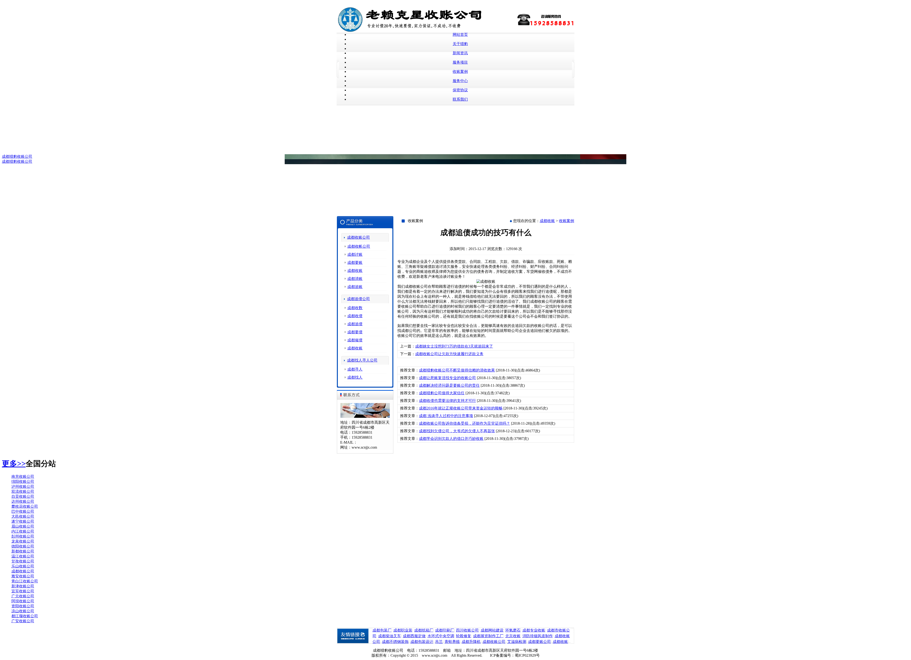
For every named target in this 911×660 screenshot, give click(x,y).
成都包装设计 (421, 642)
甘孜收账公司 (22, 561)
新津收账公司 (22, 586)
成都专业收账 (533, 630)
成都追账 (355, 287)
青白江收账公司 (24, 581)
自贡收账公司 (22, 496)
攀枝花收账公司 (24, 506)
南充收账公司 (22, 476)
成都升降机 (471, 642)
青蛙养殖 (452, 642)
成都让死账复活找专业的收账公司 (447, 378)
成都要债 (355, 332)
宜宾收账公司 (22, 591)
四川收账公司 (467, 630)
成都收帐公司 (358, 246)
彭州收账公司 (22, 536)
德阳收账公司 (22, 546)
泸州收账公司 (22, 486)
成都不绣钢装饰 (395, 642)
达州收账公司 (22, 501)
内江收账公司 (22, 531)
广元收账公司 (22, 596)
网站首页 (460, 35)
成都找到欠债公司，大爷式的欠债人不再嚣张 (457, 431)
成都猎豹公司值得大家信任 (442, 393)
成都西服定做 (414, 636)
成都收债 (355, 316)
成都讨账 (355, 254)
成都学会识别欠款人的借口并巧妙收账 (451, 439)
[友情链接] (354, 642)
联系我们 (460, 99)
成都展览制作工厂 (488, 636)
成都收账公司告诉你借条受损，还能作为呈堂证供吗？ (464, 423)
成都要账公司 (539, 642)
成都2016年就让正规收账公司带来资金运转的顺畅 (460, 408)
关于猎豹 (460, 44)
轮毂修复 (463, 636)
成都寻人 (355, 369)
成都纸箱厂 (423, 630)
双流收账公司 (22, 491)
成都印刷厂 (444, 630)
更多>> (14, 463)
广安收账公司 (22, 621)
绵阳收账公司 (22, 481)
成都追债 (355, 324)
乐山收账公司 (22, 566)
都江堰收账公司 (24, 616)
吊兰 (439, 642)
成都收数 (355, 308)
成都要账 (355, 262)
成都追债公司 (358, 299)
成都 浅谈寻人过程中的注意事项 (446, 416)
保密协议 (460, 90)
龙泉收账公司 (22, 541)
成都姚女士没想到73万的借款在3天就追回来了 (454, 346)
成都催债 (355, 340)
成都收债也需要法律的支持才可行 (447, 401)
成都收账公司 (358, 237)
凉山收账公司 (22, 611)
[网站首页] (414, 31)
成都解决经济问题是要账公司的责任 (449, 385)
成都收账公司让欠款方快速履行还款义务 (449, 354)
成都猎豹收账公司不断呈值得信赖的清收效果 (457, 370)
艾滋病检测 (516, 642)
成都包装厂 (381, 630)
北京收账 (513, 636)
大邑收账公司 (22, 516)
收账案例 (460, 72)
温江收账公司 (22, 556)
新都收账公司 (22, 551)
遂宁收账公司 (22, 521)
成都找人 (355, 377)
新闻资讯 (460, 53)
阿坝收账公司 (22, 601)
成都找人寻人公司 (362, 360)
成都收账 (355, 271)
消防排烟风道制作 (537, 636)
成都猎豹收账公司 (17, 156)
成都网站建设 (492, 630)
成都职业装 (402, 630)
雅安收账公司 (22, 576)
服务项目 (460, 62)
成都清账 (355, 279)
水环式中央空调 (441, 636)
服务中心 (460, 81)
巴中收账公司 (22, 511)
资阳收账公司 (22, 606)
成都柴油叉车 (389, 636)
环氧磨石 (513, 630)
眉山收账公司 (22, 526)
